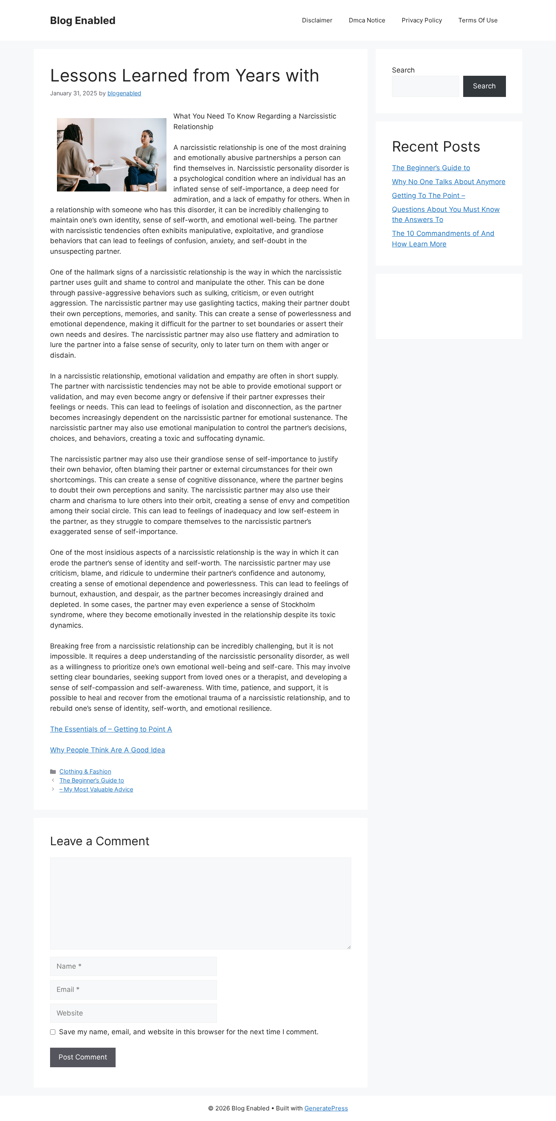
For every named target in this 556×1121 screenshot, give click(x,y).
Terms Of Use (478, 20)
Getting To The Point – (428, 195)
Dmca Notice (367, 20)
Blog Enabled (83, 20)
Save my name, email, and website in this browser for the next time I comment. (189, 1032)
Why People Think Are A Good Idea (107, 750)
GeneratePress (326, 1108)
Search (403, 70)
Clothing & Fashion (85, 771)
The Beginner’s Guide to (91, 780)
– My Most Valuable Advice (96, 789)
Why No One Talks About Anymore (449, 182)
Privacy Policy (422, 20)
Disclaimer (317, 20)
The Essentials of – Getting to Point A (111, 729)
